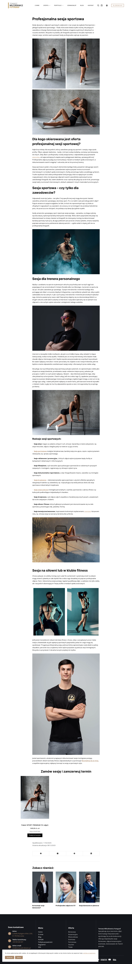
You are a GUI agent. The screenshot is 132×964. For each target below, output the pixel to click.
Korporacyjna (72, 934)
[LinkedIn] (91, 853)
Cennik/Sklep (71, 5)
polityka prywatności (89, 953)
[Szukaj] (98, 5)
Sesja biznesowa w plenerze (89, 905)
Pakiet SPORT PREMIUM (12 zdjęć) (34, 825)
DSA (39, 947)
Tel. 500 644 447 (117, 5)
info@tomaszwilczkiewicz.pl (21, 948)
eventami (87, 511)
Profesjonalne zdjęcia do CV (65, 905)
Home (40, 932)
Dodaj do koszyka (35, 835)
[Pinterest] (74, 853)
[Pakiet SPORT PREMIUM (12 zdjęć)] (35, 797)
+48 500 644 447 (17, 942)
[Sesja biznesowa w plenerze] (89, 887)
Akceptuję (9, 957)
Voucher (71, 945)
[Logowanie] (107, 5)
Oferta (45, 5)
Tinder (70, 947)
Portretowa (72, 942)
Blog (82, 5)
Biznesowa (72, 932)
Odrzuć (19, 957)
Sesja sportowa (35, 831)
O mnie (37, 5)
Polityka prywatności (45, 942)
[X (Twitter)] (57, 853)
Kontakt (91, 5)
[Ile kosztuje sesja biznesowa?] (42, 887)
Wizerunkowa (73, 937)
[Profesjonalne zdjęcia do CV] (66, 887)
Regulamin (42, 945)
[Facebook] (40, 853)
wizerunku (36, 157)
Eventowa (71, 939)
